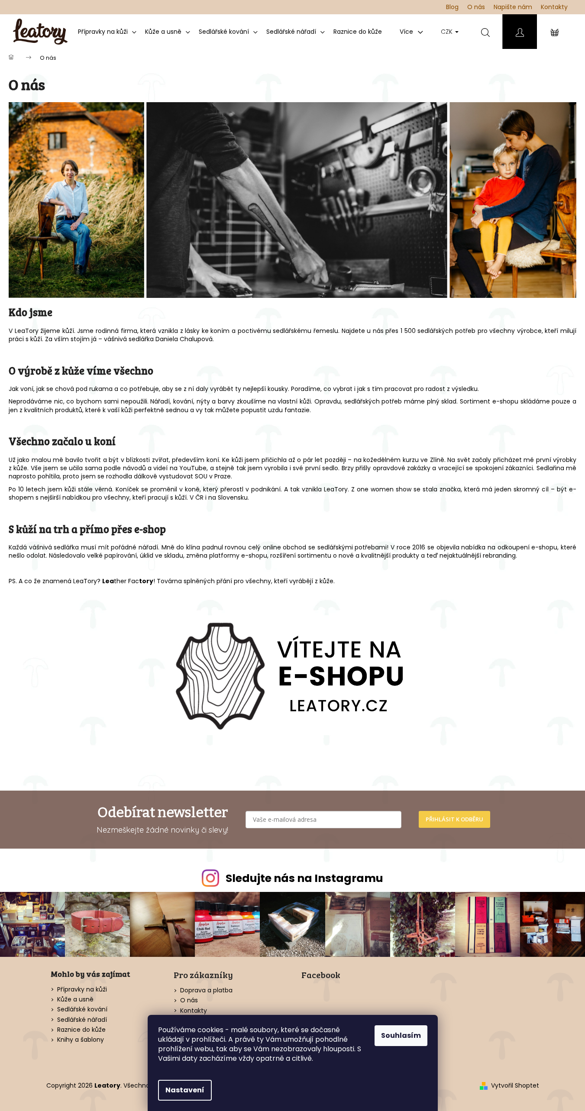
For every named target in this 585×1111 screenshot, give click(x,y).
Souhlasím (401, 1035)
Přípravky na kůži (82, 989)
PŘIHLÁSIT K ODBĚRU (454, 819)
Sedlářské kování (82, 1009)
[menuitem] (107, 31)
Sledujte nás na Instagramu (304, 878)
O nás (476, 7)
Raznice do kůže (81, 1030)
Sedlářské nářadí (82, 1020)
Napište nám (513, 7)
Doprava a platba (206, 990)
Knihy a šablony (80, 1040)
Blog (452, 7)
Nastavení (184, 1090)
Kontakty (554, 7)
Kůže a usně (75, 999)
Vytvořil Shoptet (515, 1086)
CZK (447, 31)
